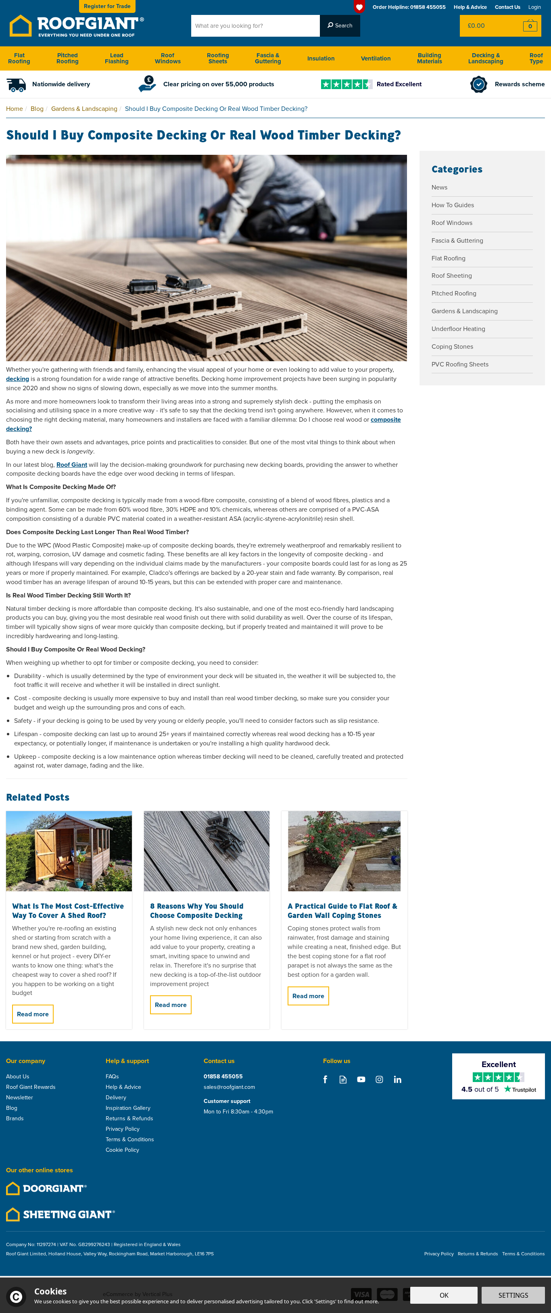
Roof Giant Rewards (31, 1087)
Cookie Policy (122, 1150)
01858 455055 (223, 1077)
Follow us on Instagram (379, 1079)
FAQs (112, 1077)
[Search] (340, 26)
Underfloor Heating (458, 328)
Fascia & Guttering (457, 240)
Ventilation (376, 58)
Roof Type (536, 58)
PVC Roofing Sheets (460, 364)
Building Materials (429, 58)
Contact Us (507, 7)
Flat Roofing (448, 258)
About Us (17, 1077)
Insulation (321, 58)
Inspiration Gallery (128, 1108)
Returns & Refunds (129, 1119)
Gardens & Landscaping (465, 311)
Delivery (116, 1098)
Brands (15, 1119)
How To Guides (453, 205)
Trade (107, 6)
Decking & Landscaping (485, 58)
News (439, 187)
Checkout (525, 26)
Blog (11, 1108)
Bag (484, 26)
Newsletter (19, 1098)
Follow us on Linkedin (397, 1079)
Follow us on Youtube (361, 1079)
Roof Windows (452, 222)
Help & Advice (123, 1087)
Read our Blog (343, 1079)
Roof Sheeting (452, 275)
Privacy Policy (123, 1129)
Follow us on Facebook (325, 1079)
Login (534, 7)
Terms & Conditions (130, 1140)
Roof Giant (71, 464)
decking (17, 378)
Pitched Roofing (454, 293)
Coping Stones (452, 346)
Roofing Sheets (218, 58)
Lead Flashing (117, 58)
